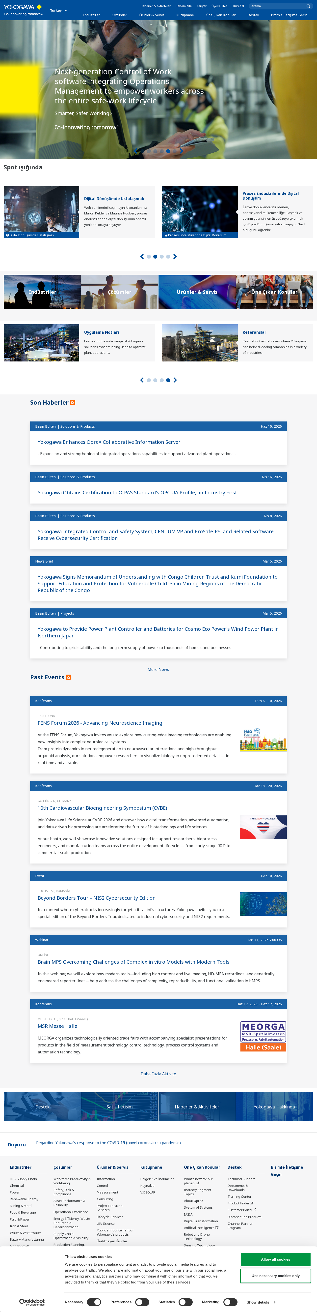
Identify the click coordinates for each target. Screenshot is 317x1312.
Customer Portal (240, 1210)
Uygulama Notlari (101, 332)
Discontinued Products (245, 1217)
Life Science (106, 1223)
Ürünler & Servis (151, 15)
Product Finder (238, 1203)
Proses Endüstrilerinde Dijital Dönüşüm (271, 196)
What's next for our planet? (198, 1181)
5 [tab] (168, 151)
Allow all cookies (275, 1259)
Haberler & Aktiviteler (156, 6)
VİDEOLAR (147, 1192)
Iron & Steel (19, 1226)
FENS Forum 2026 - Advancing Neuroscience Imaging (100, 722)
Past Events (48, 677)
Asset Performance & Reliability (69, 1202)
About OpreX (193, 1200)
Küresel (238, 6)
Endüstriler (91, 15)
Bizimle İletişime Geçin (289, 15)
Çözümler (119, 15)
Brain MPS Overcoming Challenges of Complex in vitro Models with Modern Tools (134, 961)
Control (102, 1185)
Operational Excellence (70, 1212)
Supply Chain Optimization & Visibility (70, 1235)
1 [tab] (142, 151)
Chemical (17, 1185)
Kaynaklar (148, 1185)
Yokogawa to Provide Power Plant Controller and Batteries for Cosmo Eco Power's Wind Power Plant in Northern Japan (158, 632)
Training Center (239, 1196)
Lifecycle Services (110, 1217)
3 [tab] (155, 151)
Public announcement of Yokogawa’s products (115, 1232)
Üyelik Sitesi (219, 6)
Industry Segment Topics (197, 1192)
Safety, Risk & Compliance (63, 1192)
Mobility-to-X (19, 1246)
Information (106, 1179)
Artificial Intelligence (199, 1227)
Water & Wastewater (25, 1232)
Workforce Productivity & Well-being (72, 1181)
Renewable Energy (24, 1199)
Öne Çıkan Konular (221, 15)
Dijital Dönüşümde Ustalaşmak (114, 198)
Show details (258, 1302)
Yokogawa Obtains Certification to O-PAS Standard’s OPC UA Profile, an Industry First (137, 492)
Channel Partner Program (240, 1225)
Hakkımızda (184, 6)
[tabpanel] (158, 89)
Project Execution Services (110, 1207)
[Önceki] (135, 151)
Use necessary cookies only (276, 1276)
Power (15, 1192)
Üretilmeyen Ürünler (112, 1241)
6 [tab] (175, 151)
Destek (253, 15)
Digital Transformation (201, 1221)
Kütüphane (185, 15)
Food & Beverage (23, 1212)
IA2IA (188, 1214)
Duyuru (16, 1144)
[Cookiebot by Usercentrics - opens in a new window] (32, 1302)
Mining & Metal (21, 1205)
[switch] (142, 1302)
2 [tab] (149, 151)
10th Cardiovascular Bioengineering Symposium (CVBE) (102, 808)
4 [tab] (162, 151)
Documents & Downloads (238, 1187)
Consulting (105, 1199)
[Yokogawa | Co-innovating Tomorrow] (24, 10)
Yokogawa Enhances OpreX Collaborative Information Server (109, 442)
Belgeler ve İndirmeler (157, 1179)
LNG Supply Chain (23, 1179)
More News (158, 669)
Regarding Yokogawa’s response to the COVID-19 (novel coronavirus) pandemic (108, 1142)
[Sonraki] (182, 151)
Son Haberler (50, 402)
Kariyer (202, 6)
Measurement (107, 1192)
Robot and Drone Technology (197, 1236)
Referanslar (254, 332)
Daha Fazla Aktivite (158, 1073)
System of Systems (198, 1207)
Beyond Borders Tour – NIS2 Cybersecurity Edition (97, 898)
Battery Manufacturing (27, 1239)
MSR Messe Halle (57, 1026)
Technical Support (241, 1179)
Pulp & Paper (19, 1219)
